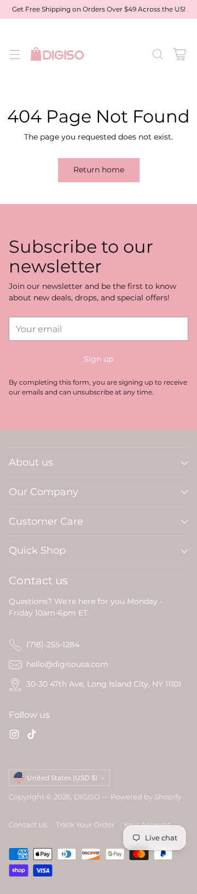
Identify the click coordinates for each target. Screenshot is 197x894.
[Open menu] (14, 54)
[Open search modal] (157, 54)
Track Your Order (85, 825)
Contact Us (28, 825)
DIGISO (87, 797)
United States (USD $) (62, 778)
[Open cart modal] (179, 54)
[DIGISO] (57, 54)
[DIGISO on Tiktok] (31, 736)
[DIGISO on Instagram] (14, 736)
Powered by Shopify (146, 797)
